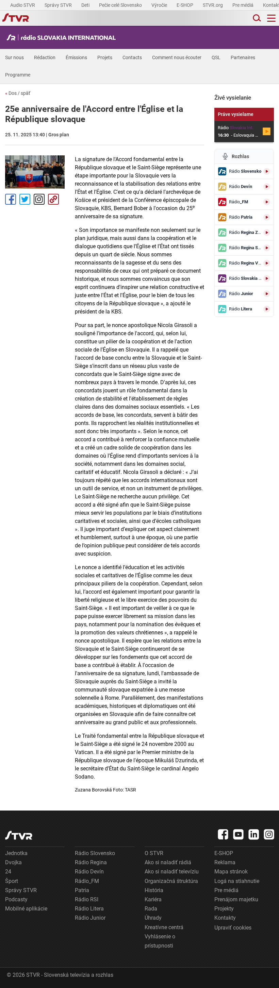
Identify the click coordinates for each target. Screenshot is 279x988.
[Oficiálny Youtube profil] (238, 834)
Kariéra (153, 899)
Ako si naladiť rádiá (168, 862)
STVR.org (213, 5)
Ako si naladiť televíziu (172, 871)
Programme (17, 75)
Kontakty (225, 918)
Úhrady (153, 918)
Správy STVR (59, 5)
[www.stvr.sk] (18, 835)
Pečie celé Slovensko (121, 5)
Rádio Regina (91, 862)
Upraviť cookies (232, 927)
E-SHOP (185, 5)
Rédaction (44, 57)
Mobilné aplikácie (26, 908)
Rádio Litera (89, 908)
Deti (86, 5)
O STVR (154, 853)
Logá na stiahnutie (236, 881)
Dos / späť (17, 93)
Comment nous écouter (176, 57)
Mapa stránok (231, 871)
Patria (82, 890)
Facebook (10, 199)
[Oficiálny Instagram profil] (269, 834)
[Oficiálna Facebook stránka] (223, 834)
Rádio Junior (90, 918)
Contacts (132, 57)
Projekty (224, 908)
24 (8, 871)
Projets (104, 57)
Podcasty (16, 899)
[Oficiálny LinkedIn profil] (254, 834)
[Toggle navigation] (271, 18)
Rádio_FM (87, 881)
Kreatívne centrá (164, 927)
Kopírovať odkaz (53, 199)
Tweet (24, 199)
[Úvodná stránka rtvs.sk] (15, 18)
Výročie (159, 5)
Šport (11, 881)
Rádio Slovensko (95, 853)
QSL (216, 57)
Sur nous (14, 57)
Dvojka (13, 862)
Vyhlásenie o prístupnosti (160, 941)
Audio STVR (23, 5)
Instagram (39, 199)
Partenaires (243, 57)
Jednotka (16, 853)
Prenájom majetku (236, 899)
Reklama (224, 862)
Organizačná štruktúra (171, 881)
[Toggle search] (256, 18)
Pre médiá (243, 5)
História (154, 890)
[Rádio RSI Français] (63, 37)
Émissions (76, 57)
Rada (151, 908)
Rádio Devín (89, 871)
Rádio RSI (86, 899)
